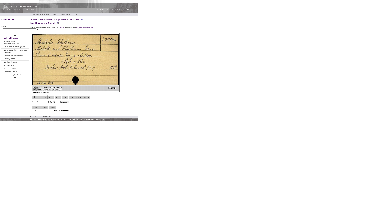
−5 (52, 97)
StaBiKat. (62, 28)
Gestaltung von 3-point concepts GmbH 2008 (56, 119)
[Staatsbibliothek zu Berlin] (17, 10)
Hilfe (76, 14)
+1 (63, 97)
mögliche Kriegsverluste (84, 28)
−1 (59, 97)
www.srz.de (100, 119)
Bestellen (44, 107)
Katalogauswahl (7, 19)
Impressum (34, 119)
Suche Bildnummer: (40, 102)
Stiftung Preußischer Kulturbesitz (113, 9)
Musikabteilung (66, 14)
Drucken (36, 107)
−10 (45, 97)
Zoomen (52, 107)
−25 (37, 97)
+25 (85, 97)
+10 (78, 97)
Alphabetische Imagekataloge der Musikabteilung (54, 19)
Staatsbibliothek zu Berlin (40, 14)
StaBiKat (55, 14)
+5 (70, 97)
